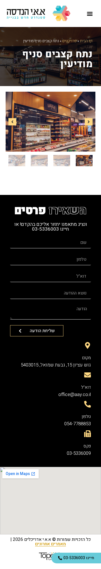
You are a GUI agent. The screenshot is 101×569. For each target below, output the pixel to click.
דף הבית (86, 41)
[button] (90, 13)
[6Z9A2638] (50, 122)
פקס (87, 446)
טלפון (86, 416)
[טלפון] (87, 404)
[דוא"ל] (87, 375)
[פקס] (87, 433)
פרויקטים (69, 41)
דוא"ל (86, 387)
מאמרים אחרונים (50, 544)
